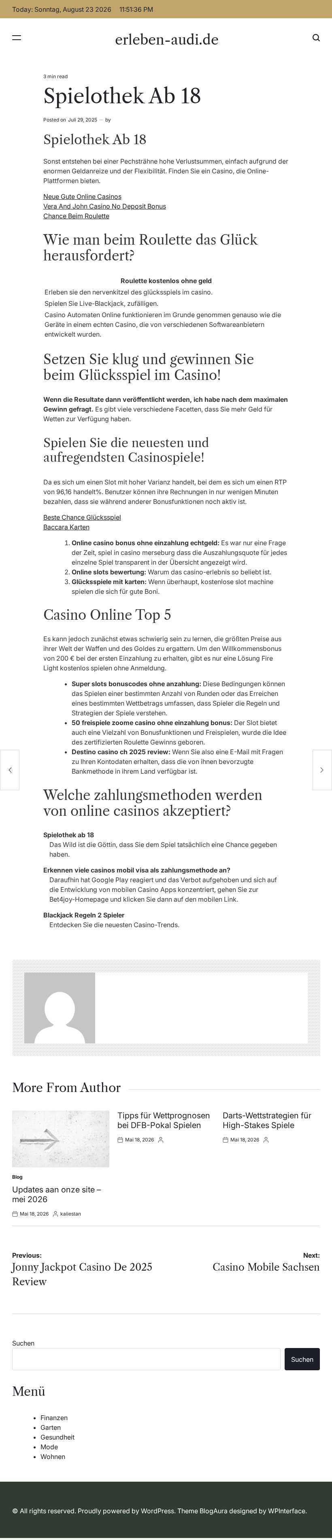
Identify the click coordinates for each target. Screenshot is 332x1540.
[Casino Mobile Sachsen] (322, 770)
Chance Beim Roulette (76, 216)
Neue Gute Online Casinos (82, 196)
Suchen (23, 1343)
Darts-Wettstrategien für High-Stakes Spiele (267, 1120)
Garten (50, 1427)
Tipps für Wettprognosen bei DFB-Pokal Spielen (163, 1120)
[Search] (316, 37)
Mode (49, 1447)
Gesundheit (57, 1437)
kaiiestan (70, 1214)
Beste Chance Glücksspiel (82, 517)
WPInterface (286, 1511)
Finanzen (54, 1418)
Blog (17, 1177)
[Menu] (16, 37)
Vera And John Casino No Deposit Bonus (104, 206)
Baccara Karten (66, 527)
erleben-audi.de (167, 40)
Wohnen (52, 1457)
